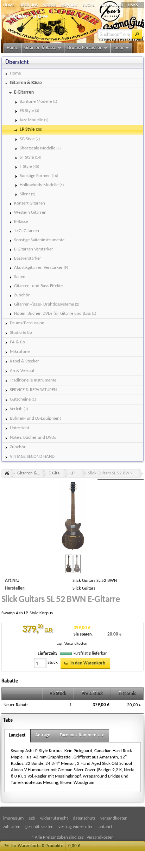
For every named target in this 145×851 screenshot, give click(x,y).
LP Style (77, 473)
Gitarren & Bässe (31, 473)
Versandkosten (75, 644)
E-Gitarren (58, 473)
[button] (137, 34)
